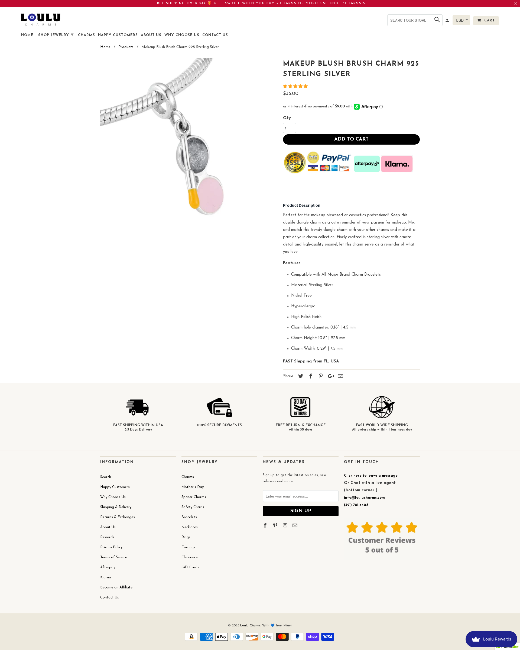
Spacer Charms (193, 497)
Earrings (188, 547)
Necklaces (189, 527)
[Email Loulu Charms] (295, 526)
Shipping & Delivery (115, 507)
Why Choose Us (113, 497)
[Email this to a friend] (339, 376)
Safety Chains (192, 507)
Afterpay (107, 567)
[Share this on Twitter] (299, 376)
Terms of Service (113, 557)
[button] (296, 87)
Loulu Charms (250, 625)
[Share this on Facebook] (310, 376)
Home (27, 35)
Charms (187, 477)
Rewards (107, 537)
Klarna (105, 577)
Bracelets (189, 517)
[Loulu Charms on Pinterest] (276, 526)
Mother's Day (192, 487)
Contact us (215, 35)
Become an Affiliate (116, 587)
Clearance (189, 557)
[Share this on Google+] (329, 376)
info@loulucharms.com (364, 497)
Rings (185, 537)
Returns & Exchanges (117, 517)
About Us (108, 527)
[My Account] (448, 21)
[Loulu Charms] (40, 19)
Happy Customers (115, 487)
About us (151, 35)
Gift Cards (190, 567)
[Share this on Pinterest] (320, 376)
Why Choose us (181, 35)
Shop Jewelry (56, 35)
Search (105, 477)
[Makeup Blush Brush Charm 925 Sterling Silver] (189, 146)
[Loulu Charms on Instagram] (286, 526)
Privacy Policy (111, 547)
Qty (287, 118)
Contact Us (109, 597)
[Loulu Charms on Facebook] (266, 526)
